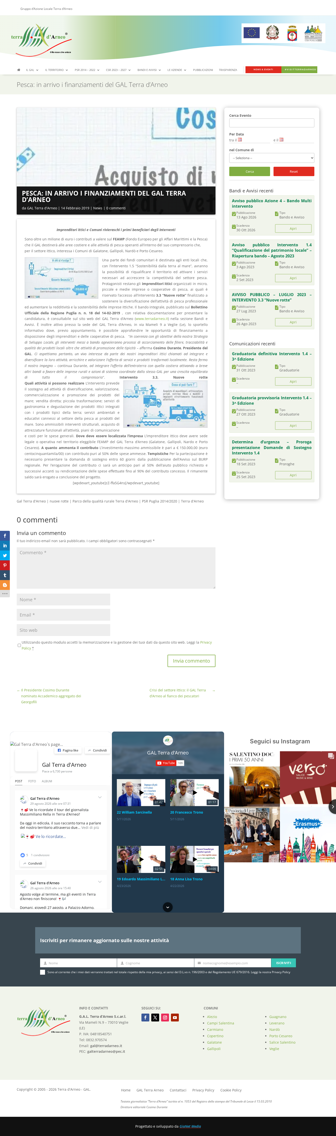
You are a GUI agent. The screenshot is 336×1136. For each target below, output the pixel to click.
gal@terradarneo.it (106, 1045)
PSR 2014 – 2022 (85, 70)
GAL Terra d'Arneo (42, 208)
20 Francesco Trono (186, 812)
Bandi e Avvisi (147, 70)
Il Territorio (54, 70)
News (97, 208)
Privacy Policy (281, 972)
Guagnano (277, 1016)
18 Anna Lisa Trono (186, 879)
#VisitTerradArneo (300, 69)
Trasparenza (228, 70)
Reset (294, 171)
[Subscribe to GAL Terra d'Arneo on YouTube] (170, 763)
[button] (168, 780)
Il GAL (30, 70)
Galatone (214, 1042)
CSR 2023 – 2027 (116, 70)
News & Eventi (263, 69)
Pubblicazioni (203, 70)
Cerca (250, 171)
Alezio (212, 1016)
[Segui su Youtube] (175, 1017)
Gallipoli (214, 1048)
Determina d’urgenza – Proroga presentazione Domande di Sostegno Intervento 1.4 (272, 447)
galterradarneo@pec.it (106, 1051)
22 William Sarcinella (134, 812)
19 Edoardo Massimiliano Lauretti (141, 879)
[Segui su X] (155, 1017)
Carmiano (215, 1029)
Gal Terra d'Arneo (64, 764)
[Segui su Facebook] (145, 1017)
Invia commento (191, 660)
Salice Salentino (282, 1042)
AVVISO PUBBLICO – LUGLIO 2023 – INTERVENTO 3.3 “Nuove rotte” (272, 297)
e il (276, 140)
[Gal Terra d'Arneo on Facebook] (26, 760)
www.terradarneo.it (152, 318)
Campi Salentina (220, 1023)
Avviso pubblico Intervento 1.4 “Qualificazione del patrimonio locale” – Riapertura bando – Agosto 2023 (272, 250)
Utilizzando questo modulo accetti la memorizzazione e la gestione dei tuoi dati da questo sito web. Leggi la (117, 645)
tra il (233, 140)
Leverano (276, 1023)
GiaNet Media (190, 1126)
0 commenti (116, 208)
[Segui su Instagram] (165, 1017)
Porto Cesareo (280, 1036)
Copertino (215, 1036)
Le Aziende (175, 70)
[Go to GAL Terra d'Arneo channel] (168, 740)
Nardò (274, 1029)
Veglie (274, 1048)
